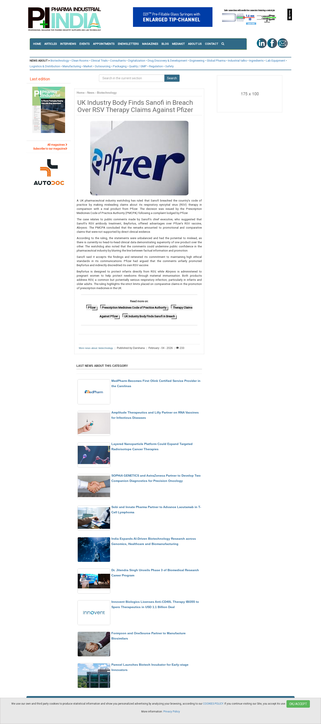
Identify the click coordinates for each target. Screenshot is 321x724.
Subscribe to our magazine (49, 148)
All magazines (56, 144)
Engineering (197, 60)
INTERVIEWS (68, 43)
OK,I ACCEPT (298, 704)
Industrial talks (237, 60)
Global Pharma (216, 60)
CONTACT (211, 43)
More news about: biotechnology (96, 348)
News (90, 92)
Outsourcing (102, 66)
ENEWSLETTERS (128, 43)
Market (87, 66)
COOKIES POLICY (213, 703)
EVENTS (84, 43)
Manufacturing (71, 66)
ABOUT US (195, 43)
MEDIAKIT (178, 43)
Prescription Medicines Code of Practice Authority (134, 307)
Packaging (120, 66)
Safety (169, 66)
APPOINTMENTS (104, 43)
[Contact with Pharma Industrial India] (283, 43)
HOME (37, 43)
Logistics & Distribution (45, 66)
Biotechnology (59, 60)
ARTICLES (50, 43)
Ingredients (256, 60)
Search (172, 78)
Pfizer (92, 307)
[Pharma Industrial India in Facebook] (272, 43)
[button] (224, 43)
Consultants (118, 60)
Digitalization (136, 60)
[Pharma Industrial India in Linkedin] (262, 43)
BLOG (165, 43)
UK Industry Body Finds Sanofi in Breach (149, 316)
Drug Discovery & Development (167, 60)
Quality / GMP (138, 66)
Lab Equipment (275, 60)
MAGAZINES (150, 43)
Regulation (156, 66)
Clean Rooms (79, 60)
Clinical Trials (99, 60)
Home (81, 92)
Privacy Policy (171, 711)
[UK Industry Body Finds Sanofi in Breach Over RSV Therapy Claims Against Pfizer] (139, 158)
